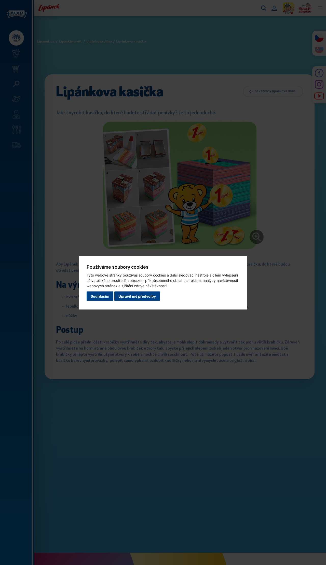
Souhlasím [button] (100, 296)
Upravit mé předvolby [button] (137, 296)
